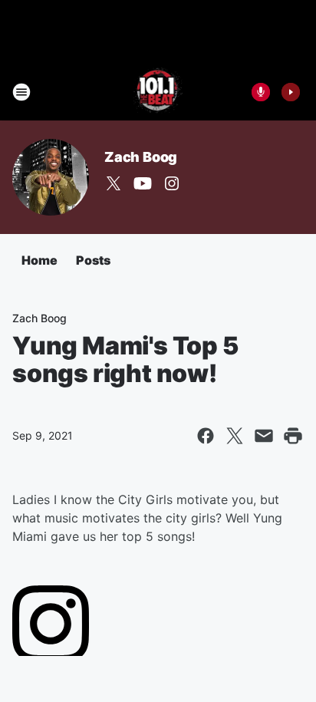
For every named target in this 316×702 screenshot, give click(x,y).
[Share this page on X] (234, 436)
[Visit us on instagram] (172, 183)
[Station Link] (158, 92)
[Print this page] (293, 436)
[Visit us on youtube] (142, 183)
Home (39, 260)
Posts (93, 260)
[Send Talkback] (261, 92)
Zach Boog (140, 157)
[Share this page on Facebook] (205, 436)
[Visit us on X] (113, 183)
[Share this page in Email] (264, 436)
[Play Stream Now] (290, 92)
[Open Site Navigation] (21, 92)
